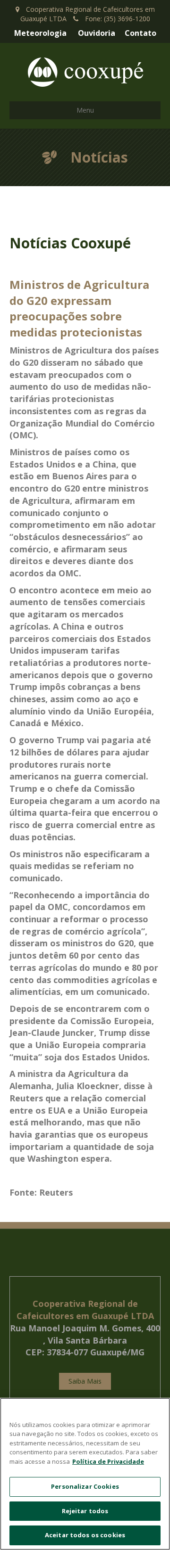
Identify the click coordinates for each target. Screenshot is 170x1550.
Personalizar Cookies (85, 1486)
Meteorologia (40, 33)
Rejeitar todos (85, 1511)
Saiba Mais (85, 1381)
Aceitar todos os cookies (85, 1535)
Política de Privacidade (108, 1461)
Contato (140, 33)
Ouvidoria (96, 33)
